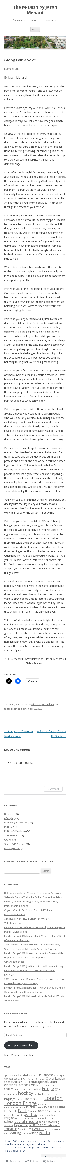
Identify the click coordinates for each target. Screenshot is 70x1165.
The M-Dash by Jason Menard (35, 9)
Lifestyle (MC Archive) (42, 704)
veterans (49, 1129)
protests (42, 1115)
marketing (43, 1104)
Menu (35, 29)
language (9, 1099)
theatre (10, 1128)
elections (10, 1085)
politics (30, 1114)
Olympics (32, 1111)
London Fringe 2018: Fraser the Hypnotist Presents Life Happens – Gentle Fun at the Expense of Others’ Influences (33, 957)
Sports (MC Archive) (14, 844)
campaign (59, 1075)
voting (16, 1133)
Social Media (11, 835)
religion (9, 1118)
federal (9, 1089)
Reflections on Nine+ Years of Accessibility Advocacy (32, 893)
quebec (51, 1115)
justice (54, 1094)
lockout (39, 1099)
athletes (14, 1075)
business (46, 1075)
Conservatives (13, 1082)
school (9, 1121)
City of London (55, 1079)
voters (7, 1133)
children (29, 1078)
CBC (15, 1079)
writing (33, 1133)
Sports (7, 839)
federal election (23, 1089)
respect (53, 1118)
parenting (54, 1111)
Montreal (31, 1106)
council (26, 1082)
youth (44, 1132)
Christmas (40, 1079)
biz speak (33, 1075)
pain (14, 708)
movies (40, 1107)
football (36, 1089)
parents (7, 1115)
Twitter (38, 1128)
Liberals (29, 1099)
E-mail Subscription (15, 1013)
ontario (43, 1111)
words (25, 1133)
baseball (23, 1075)
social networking (49, 1122)
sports (8, 1125)
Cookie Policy (18, 1150)
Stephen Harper (23, 1125)
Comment (53, 788)
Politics (8, 827)
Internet (46, 1094)
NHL (22, 1110)
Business (9, 814)
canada (8, 1078)
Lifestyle (8, 818)
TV (29, 1129)
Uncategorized (12, 848)
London (53, 1098)
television (53, 1125)
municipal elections (54, 1106)
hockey (25, 1093)
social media (26, 1121)
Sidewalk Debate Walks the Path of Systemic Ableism (33, 897)
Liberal (19, 1099)
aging (6, 1075)
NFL (15, 1111)
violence (58, 1129)
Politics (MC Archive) (15, 831)
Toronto (22, 1129)
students (39, 1125)
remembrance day (24, 1118)
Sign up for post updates (21, 1045)
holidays (37, 1094)
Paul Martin (17, 1115)
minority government (14, 1106)
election (51, 1081)
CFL (20, 1078)
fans (42, 1084)
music (8, 1110)
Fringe (48, 1088)
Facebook (24, 1085)
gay (57, 1089)
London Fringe (20, 1103)
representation (41, 1118)
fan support (51, 1085)
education (38, 1082)
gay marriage (10, 1094)
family (34, 1085)
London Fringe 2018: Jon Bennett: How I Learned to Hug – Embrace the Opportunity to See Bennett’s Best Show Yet (34, 970)
